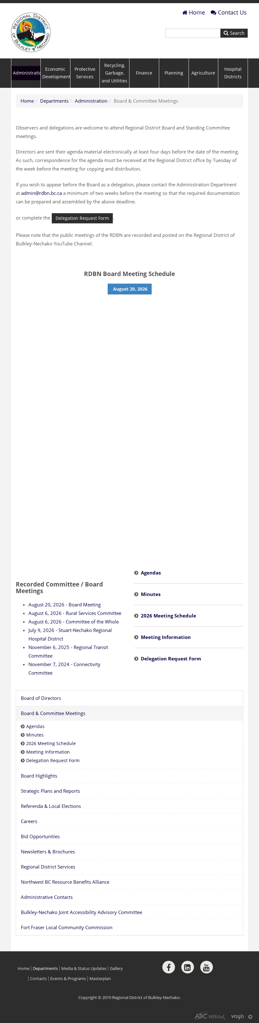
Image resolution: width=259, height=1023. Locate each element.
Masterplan (100, 978)
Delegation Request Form (171, 658)
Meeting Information (166, 637)
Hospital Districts (233, 73)
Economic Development (56, 73)
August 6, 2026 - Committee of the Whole (73, 621)
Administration (26, 73)
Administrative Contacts (47, 897)
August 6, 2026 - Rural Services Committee (74, 613)
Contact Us (232, 12)
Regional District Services (48, 867)
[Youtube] (207, 967)
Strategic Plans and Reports (50, 791)
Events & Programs (68, 978)
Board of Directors (41, 698)
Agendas (151, 572)
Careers (29, 821)
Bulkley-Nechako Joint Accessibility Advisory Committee (81, 912)
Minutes (150, 594)
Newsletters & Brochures (48, 851)
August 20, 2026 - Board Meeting (64, 604)
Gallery (116, 968)
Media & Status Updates (83, 968)
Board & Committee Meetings (53, 713)
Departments (54, 101)
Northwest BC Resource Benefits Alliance (65, 882)
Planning (174, 73)
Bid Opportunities (40, 836)
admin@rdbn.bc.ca (41, 193)
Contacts (38, 978)
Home (197, 12)
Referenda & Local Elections (51, 806)
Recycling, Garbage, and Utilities (114, 73)
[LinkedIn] (188, 967)
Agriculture (203, 73)
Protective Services (85, 73)
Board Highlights (39, 776)
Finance (144, 73)
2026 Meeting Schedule (168, 615)
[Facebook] (169, 967)
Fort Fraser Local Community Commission (66, 927)
